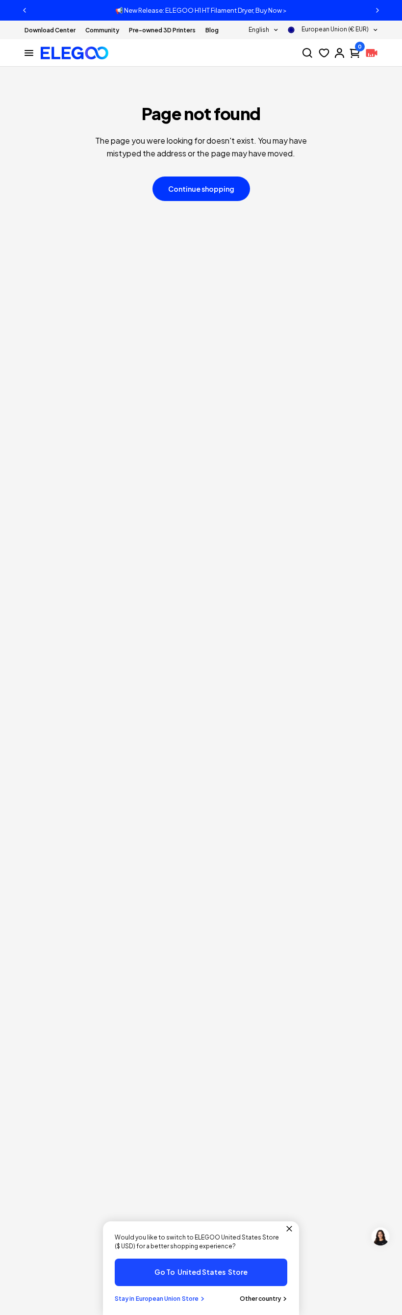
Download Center (50, 30)
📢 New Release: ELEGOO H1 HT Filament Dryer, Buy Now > (201, 10)
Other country (260, 1298)
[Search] (307, 53)
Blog (212, 30)
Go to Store (201, 1271)
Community (102, 30)
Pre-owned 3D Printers (162, 30)
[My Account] (339, 53)
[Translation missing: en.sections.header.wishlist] (324, 53)
